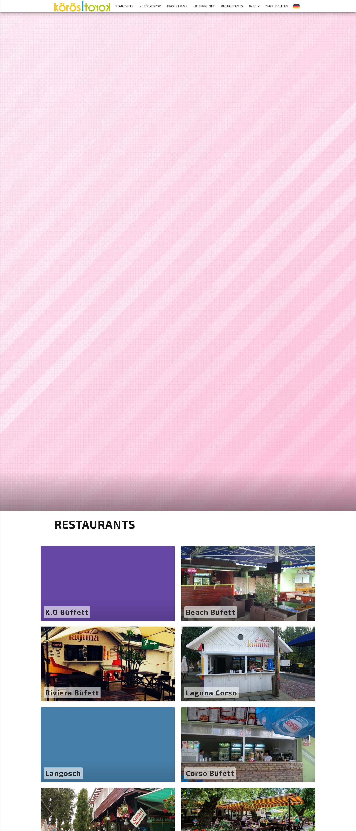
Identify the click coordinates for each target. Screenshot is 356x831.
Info (252, 6)
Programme (177, 6)
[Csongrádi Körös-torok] (82, 4)
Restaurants (232, 6)
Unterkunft (204, 6)
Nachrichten (277, 6)
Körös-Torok (150, 6)
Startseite (124, 6)
